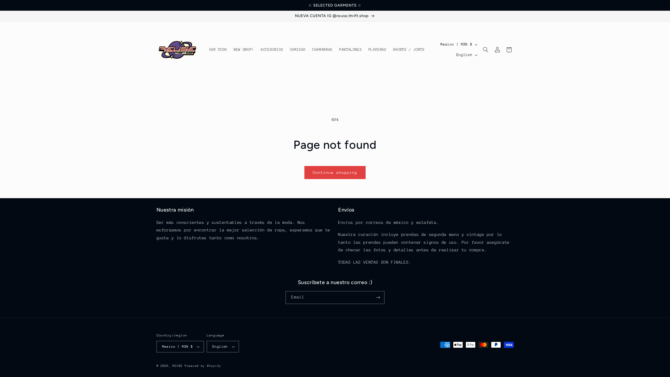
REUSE (177, 366)
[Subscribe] (378, 297)
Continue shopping (335, 172)
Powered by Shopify (203, 366)
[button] (486, 50)
